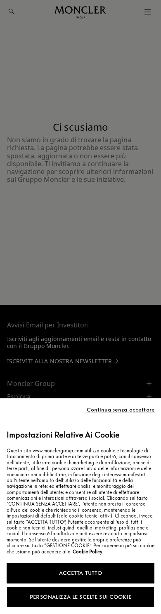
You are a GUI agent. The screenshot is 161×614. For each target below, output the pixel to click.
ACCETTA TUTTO (80, 572)
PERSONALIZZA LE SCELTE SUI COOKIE (80, 596)
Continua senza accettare (121, 410)
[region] (80, 506)
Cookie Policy (87, 552)
